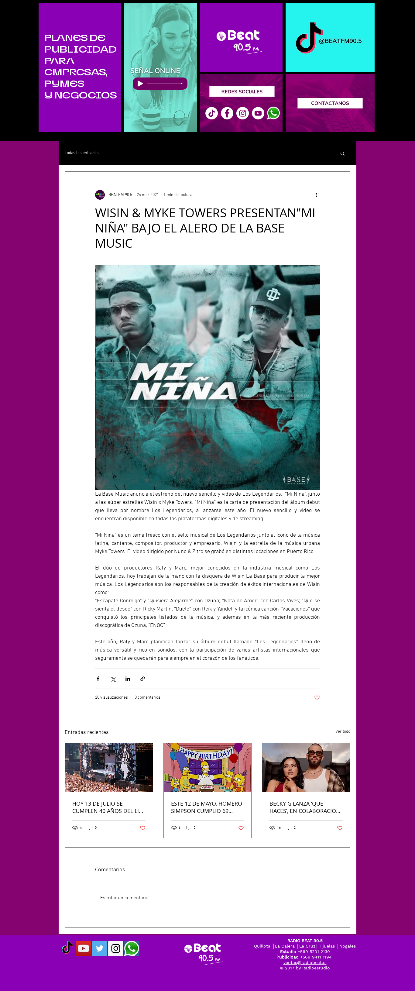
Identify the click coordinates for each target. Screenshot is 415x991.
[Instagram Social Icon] (115, 948)
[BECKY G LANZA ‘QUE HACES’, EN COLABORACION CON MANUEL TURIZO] (306, 767)
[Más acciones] (316, 194)
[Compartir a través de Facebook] (98, 679)
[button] (342, 153)
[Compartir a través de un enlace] (143, 679)
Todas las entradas (82, 153)
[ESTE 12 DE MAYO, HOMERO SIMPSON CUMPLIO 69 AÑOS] (208, 767)
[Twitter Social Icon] (99, 948)
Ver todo (342, 731)
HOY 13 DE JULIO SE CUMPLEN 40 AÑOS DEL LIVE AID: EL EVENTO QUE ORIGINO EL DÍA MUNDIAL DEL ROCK (108, 807)
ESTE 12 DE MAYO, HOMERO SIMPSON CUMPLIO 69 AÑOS (206, 807)
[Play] (140, 84)
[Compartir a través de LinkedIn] (128, 679)
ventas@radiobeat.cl (305, 962)
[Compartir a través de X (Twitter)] (113, 679)
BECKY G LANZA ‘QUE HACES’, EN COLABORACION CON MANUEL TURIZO (304, 807)
